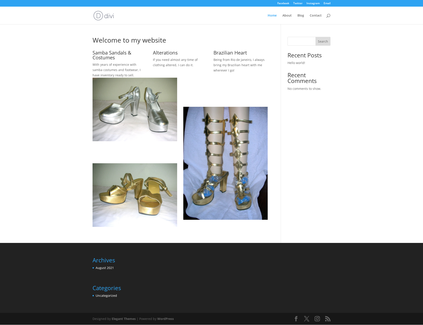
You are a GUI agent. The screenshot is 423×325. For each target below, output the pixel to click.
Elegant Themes (124, 319)
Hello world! (296, 63)
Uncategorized (106, 295)
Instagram (313, 3)
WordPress (165, 319)
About (287, 15)
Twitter (297, 3)
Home (272, 15)
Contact (316, 15)
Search (323, 41)
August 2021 (105, 268)
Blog (300, 15)
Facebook (283, 3)
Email (327, 3)
